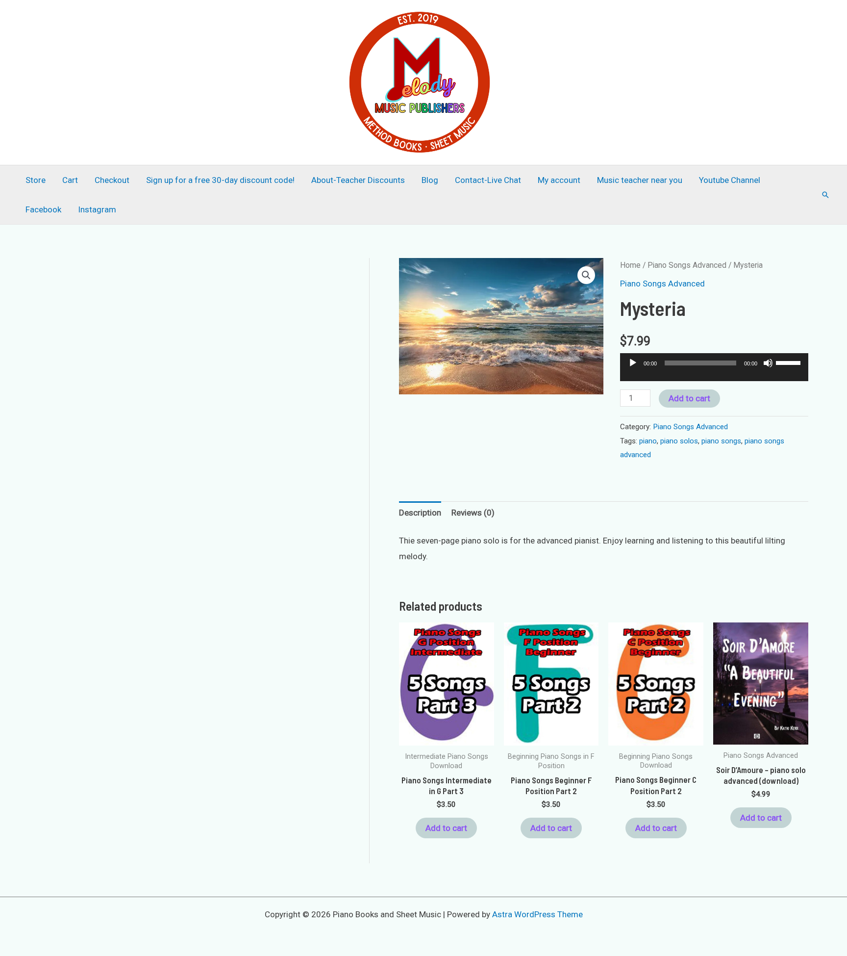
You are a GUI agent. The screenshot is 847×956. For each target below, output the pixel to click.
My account (559, 180)
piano (648, 441)
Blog (430, 180)
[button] (825, 194)
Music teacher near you (639, 180)
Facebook (43, 209)
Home (630, 265)
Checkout (112, 180)
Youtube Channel (729, 180)
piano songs (721, 441)
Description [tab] (420, 512)
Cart (70, 180)
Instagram (97, 209)
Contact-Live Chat (488, 180)
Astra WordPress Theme (537, 914)
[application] (714, 371)
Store (35, 180)
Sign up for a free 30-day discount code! (220, 180)
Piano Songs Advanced (687, 265)
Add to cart (689, 398)
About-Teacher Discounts (358, 180)
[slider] (789, 362)
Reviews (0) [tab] (473, 512)
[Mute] (768, 363)
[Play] (633, 363)
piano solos (679, 441)
